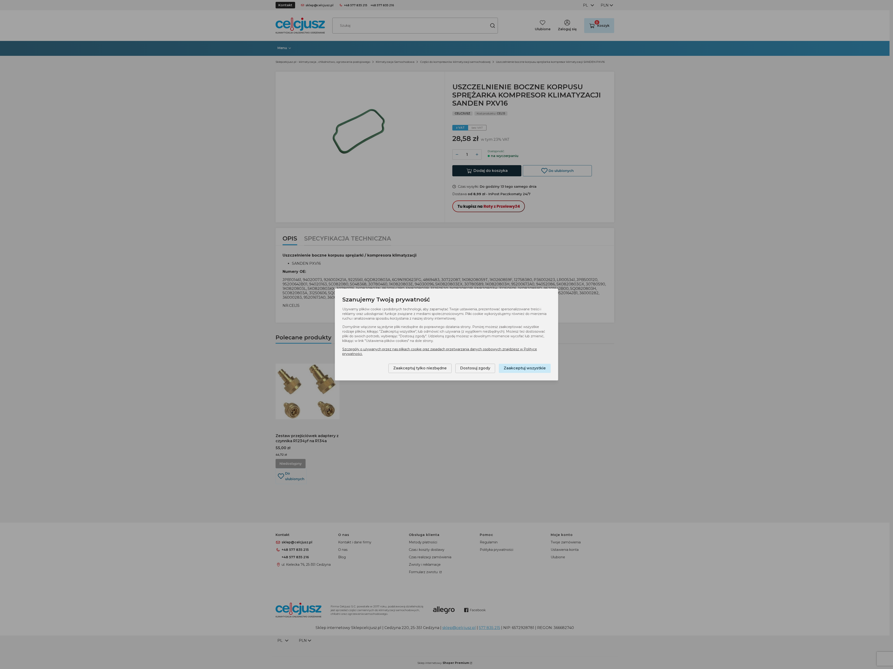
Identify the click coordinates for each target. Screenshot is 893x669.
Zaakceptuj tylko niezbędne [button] (420, 368)
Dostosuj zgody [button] (475, 368)
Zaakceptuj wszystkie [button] (525, 368)
